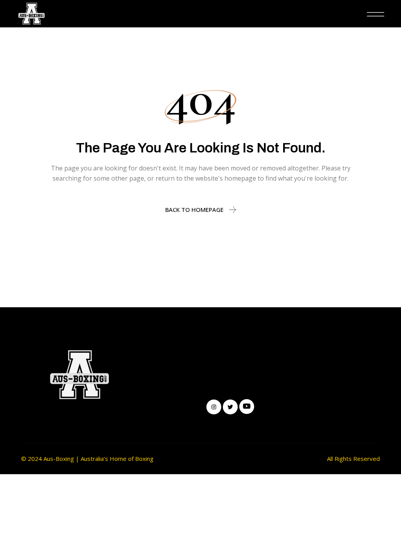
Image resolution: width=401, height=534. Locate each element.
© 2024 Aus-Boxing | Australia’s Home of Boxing (87, 458)
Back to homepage (194, 209)
